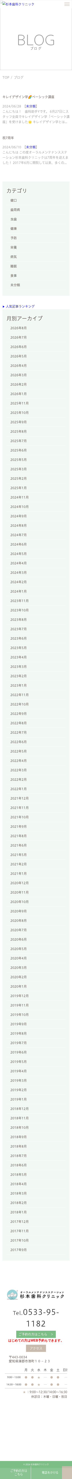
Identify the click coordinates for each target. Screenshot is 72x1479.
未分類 (31, 106)
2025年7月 (18, 441)
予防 (13, 238)
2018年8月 (18, 1146)
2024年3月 (18, 573)
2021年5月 (18, 855)
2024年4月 (18, 563)
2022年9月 (18, 714)
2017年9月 (18, 1250)
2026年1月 (18, 394)
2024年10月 (19, 507)
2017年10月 (19, 1240)
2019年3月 (18, 1081)
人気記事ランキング (18, 306)
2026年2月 (18, 384)
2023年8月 (18, 620)
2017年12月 (19, 1222)
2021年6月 (18, 845)
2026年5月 (18, 356)
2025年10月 (19, 413)
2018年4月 (18, 1184)
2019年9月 (18, 1024)
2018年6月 (18, 1165)
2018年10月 (19, 1128)
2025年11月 (19, 403)
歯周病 (15, 210)
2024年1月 (18, 591)
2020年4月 (18, 958)
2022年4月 (18, 761)
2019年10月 (19, 1015)
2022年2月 (18, 780)
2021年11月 (19, 808)
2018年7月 (18, 1156)
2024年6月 (18, 544)
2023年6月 (18, 638)
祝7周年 (8, 138)
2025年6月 (18, 450)
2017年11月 (19, 1231)
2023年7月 (18, 629)
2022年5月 (18, 751)
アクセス (36, 1348)
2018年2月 (18, 1203)
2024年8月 (18, 526)
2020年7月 (18, 930)
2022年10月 (19, 704)
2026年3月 (18, 375)
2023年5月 (18, 648)
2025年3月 (18, 469)
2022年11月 (19, 695)
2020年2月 (18, 977)
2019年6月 (18, 1052)
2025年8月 (18, 431)
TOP (5, 77)
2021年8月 (18, 836)
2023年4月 (18, 657)
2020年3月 (18, 968)
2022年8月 (18, 723)
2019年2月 (18, 1090)
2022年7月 (18, 732)
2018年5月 (18, 1175)
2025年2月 (18, 479)
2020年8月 (18, 921)
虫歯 (13, 219)
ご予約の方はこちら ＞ (36, 1334)
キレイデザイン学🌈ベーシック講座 (28, 97)
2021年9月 (18, 827)
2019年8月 (18, 1033)
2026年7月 (18, 337)
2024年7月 (18, 535)
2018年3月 (18, 1193)
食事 (13, 276)
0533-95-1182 (36, 1317)
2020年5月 (18, 949)
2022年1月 (18, 789)
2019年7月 (18, 1043)
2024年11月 (19, 497)
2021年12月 (19, 798)
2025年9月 (18, 422)
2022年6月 (18, 742)
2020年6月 (18, 939)
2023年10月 (19, 610)
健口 (13, 200)
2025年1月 (18, 488)
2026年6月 (18, 347)
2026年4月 (18, 366)
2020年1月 (18, 986)
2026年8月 (18, 328)
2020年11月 (19, 892)
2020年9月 (18, 911)
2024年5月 (18, 554)
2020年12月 (19, 883)
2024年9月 (18, 516)
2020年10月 (19, 902)
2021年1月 (18, 874)
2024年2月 (18, 582)
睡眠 (13, 266)
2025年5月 (18, 460)
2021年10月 (19, 817)
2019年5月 (18, 1062)
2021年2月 (18, 864)
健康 (13, 229)
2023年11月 (19, 601)
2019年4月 (18, 1071)
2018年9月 (18, 1137)
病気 (13, 257)
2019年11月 (19, 1005)
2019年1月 (18, 1099)
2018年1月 (18, 1212)
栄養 (13, 247)
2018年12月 (19, 1109)
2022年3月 (18, 770)
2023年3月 (18, 667)
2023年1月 (18, 685)
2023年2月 (18, 676)
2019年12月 (19, 996)
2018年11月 (19, 1118)
